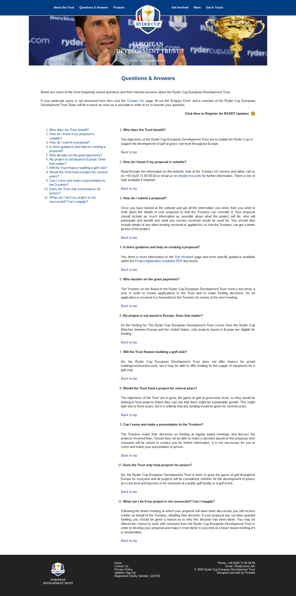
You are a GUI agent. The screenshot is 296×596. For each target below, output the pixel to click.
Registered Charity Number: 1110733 (137, 576)
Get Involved (180, 7)
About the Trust (64, 7)
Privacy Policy (123, 569)
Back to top (129, 152)
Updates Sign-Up (125, 572)
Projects (118, 7)
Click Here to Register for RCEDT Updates (217, 113)
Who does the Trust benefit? (69, 130)
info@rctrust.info (189, 176)
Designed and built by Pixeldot (236, 572)
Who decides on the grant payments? (75, 155)
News (197, 7)
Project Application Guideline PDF (158, 261)
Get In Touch (214, 7)
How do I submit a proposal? (69, 142)
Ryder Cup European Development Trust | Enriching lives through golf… (148, 17)
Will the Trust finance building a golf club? (78, 168)
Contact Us (135, 101)
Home (134, 60)
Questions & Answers (93, 7)
